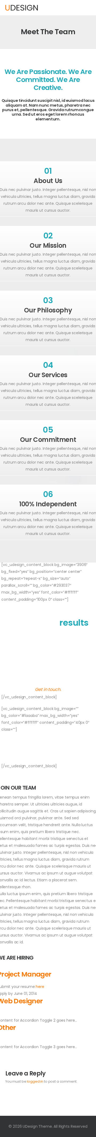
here (40, 986)
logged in (35, 1081)
